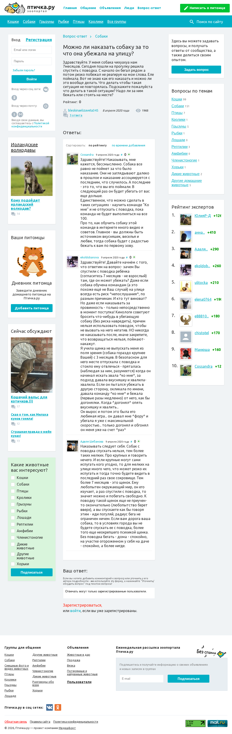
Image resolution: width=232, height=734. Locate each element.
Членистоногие (184, 160)
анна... (200, 232)
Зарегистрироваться (82, 605)
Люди (129, 8)
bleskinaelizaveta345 (83, 110)
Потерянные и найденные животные (82, 672)
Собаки (29, 21)
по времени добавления (128, 145)
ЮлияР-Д (203, 216)
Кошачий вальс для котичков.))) (29, 399)
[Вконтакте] (45, 89)
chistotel (202, 333)
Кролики (96, 21)
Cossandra (204, 366)
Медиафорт (67, 727)
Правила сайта (40, 721)
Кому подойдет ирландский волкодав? (25, 204)
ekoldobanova (89, 257)
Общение (88, 8)
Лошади (178, 140)
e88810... (202, 316)
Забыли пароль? (24, 70)
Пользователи (79, 682)
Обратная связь (16, 721)
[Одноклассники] (14, 97)
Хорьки (178, 167)
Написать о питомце (207, 8)
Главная (70, 8)
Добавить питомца (32, 308)
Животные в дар (78, 654)
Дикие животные (186, 174)
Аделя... (201, 249)
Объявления (110, 8)
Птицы (79, 21)
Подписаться (32, 572)
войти (75, 611)
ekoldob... (202, 266)
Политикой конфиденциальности (30, 125)
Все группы (116, 21)
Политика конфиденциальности (75, 721)
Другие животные (45, 654)
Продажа (73, 660)
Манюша (202, 350)
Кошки (13, 21)
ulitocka (201, 283)
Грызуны (46, 21)
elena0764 (203, 299)
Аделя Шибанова (91, 441)
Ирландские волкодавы (24, 147)
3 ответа (76, 115)
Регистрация (39, 39)
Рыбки (63, 21)
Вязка (71, 665)
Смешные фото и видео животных (17, 667)
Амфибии (180, 153)
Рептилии (180, 147)
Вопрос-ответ (149, 8)
